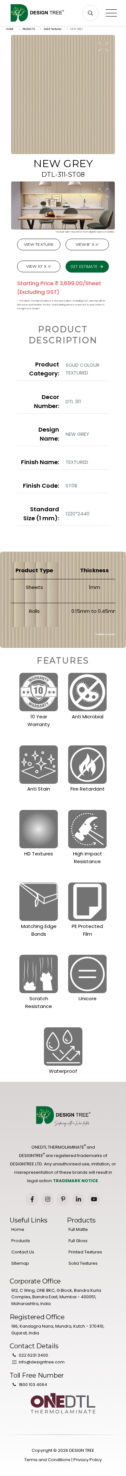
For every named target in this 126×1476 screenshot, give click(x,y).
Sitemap (20, 1263)
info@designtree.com (42, 1362)
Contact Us (22, 1252)
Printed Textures (85, 1252)
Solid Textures (52, 29)
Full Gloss (78, 1241)
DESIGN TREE (81, 1450)
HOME (10, 29)
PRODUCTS (29, 29)
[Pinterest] (63, 1199)
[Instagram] (47, 1199)
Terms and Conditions (47, 1460)
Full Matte (78, 1229)
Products (20, 1241)
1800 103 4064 (33, 1384)
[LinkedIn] (78, 1199)
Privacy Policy (87, 1460)
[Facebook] (32, 1199)
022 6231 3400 (33, 1355)
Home (17, 1229)
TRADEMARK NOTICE (75, 1181)
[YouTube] (94, 1199)
